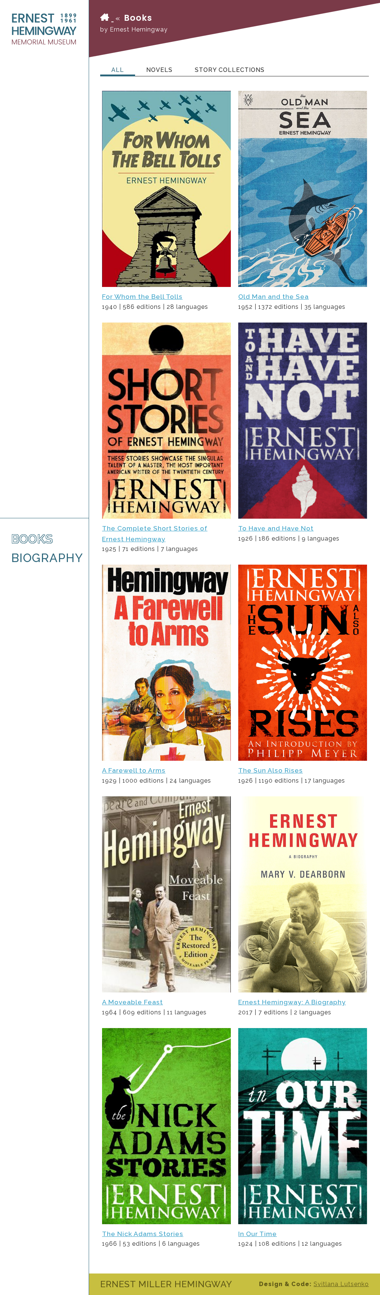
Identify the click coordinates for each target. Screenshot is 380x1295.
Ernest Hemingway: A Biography (292, 1002)
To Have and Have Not (276, 528)
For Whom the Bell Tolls (142, 296)
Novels (159, 69)
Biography (44, 558)
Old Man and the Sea (273, 296)
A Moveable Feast (132, 1002)
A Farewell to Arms (134, 770)
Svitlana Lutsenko (341, 1284)
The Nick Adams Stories (142, 1234)
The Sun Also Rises (270, 770)
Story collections (230, 69)
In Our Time (257, 1234)
